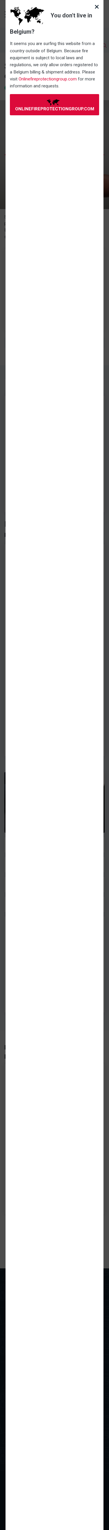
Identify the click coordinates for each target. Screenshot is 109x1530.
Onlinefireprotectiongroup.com (48, 79)
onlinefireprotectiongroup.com (54, 109)
